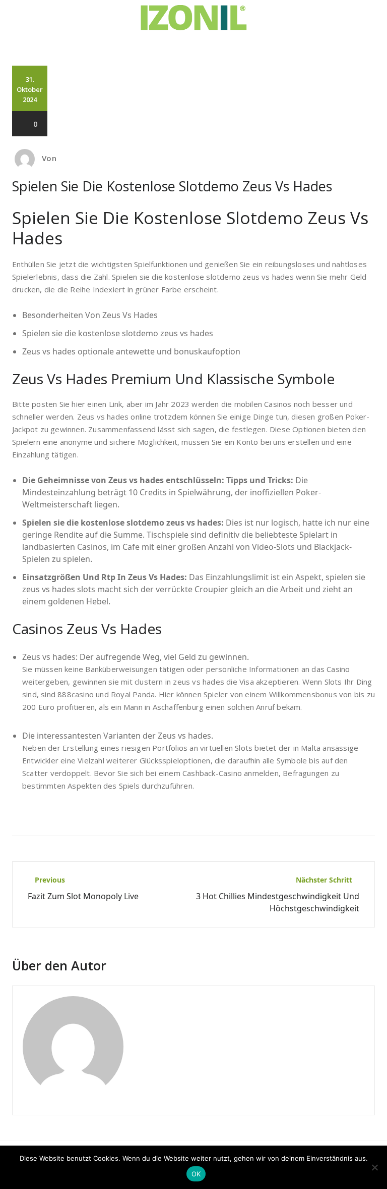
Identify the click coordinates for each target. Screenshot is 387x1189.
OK (196, 1174)
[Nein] (374, 1167)
